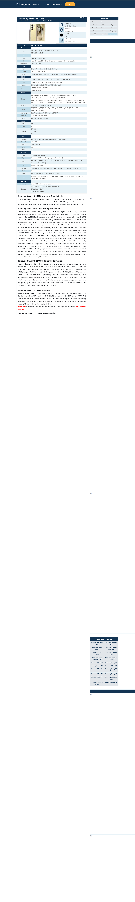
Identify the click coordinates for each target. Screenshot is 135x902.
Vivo (103, 25)
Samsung (32, 20)
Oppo (113, 25)
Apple (113, 28)
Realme (103, 22)
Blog (47, 4)
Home (20, 20)
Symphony (113, 31)
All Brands (113, 34)
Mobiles (26, 20)
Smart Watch (57, 4)
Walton (104, 31)
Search (70, 4)
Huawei (94, 28)
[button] (40, 4)
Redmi (113, 22)
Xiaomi (95, 25)
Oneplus (103, 28)
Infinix (94, 34)
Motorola (103, 34)
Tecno (94, 31)
